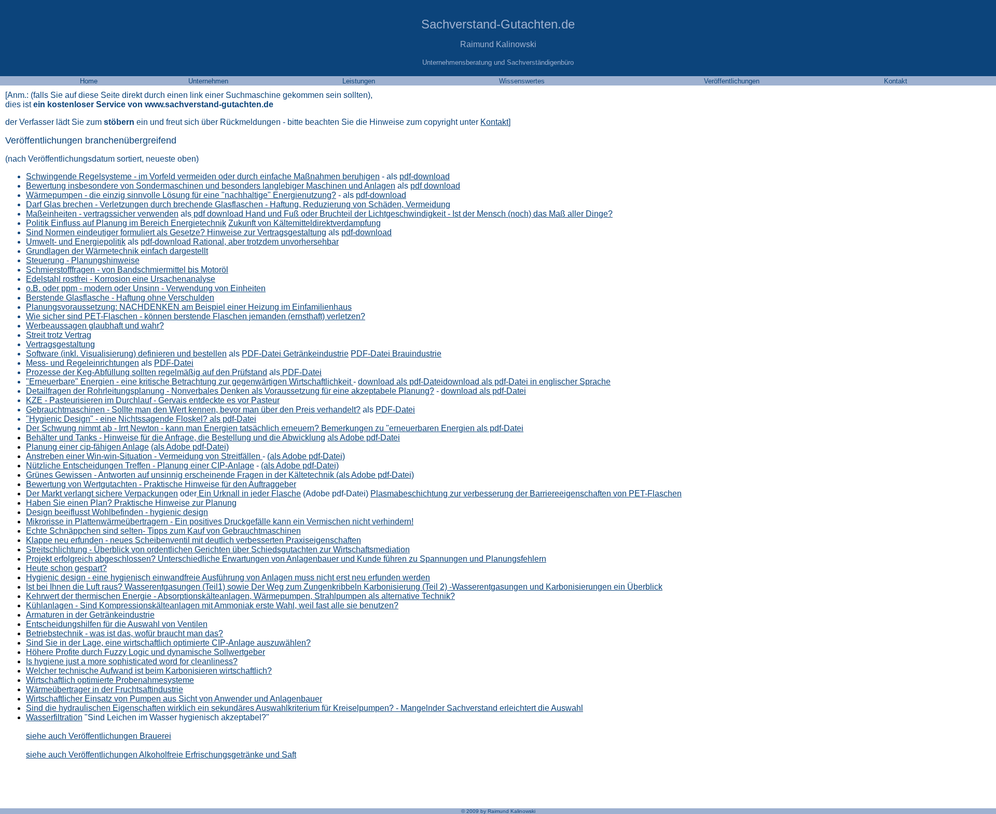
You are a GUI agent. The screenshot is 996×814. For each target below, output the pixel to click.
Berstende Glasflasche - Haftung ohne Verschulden (120, 297)
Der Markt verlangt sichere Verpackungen (102, 493)
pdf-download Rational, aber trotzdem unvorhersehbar (240, 241)
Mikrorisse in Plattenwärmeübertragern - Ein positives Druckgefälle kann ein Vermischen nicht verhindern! (219, 521)
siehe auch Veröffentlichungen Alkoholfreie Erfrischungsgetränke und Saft (161, 754)
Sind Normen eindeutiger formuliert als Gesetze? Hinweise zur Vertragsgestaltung (176, 232)
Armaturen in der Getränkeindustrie (90, 614)
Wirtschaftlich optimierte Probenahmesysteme (110, 680)
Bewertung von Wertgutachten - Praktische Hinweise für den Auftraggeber (161, 484)
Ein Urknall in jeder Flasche (249, 493)
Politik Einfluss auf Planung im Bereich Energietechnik (126, 223)
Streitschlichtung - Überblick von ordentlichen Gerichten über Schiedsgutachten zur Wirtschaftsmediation (218, 549)
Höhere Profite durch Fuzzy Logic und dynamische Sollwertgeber (145, 652)
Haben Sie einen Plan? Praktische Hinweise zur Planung (131, 502)
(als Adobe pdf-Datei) (306, 456)
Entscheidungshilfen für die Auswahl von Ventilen (117, 624)
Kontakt (494, 122)
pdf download (435, 185)
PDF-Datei (173, 363)
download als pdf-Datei (400, 381)
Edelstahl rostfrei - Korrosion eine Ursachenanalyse (120, 279)
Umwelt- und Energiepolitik (76, 241)
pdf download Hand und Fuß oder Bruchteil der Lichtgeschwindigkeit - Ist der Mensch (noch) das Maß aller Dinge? (402, 213)
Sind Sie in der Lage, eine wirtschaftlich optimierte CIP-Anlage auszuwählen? (168, 642)
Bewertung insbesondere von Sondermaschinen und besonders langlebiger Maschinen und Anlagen (210, 185)
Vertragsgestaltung (60, 344)
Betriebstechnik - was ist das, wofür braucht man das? (124, 633)
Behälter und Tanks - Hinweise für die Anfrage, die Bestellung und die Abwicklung (175, 437)
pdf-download (424, 176)
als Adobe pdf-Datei (363, 437)
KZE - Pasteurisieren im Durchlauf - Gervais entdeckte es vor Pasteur (153, 400)
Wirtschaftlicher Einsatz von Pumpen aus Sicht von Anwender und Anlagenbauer (174, 698)
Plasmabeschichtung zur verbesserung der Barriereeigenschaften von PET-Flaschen (526, 493)
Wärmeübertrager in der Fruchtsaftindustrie (104, 689)
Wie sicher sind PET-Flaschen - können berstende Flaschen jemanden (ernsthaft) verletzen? (195, 316)
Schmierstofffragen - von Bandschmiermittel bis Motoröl (127, 269)
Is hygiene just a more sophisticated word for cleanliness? (132, 661)
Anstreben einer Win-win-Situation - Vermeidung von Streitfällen (144, 456)
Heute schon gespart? (66, 568)
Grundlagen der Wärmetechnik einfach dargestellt (117, 251)
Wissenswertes (522, 81)
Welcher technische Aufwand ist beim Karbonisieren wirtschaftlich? (149, 670)
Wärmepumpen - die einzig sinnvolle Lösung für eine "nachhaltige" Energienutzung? (181, 195)
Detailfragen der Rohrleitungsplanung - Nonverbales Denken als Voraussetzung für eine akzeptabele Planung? (230, 391)
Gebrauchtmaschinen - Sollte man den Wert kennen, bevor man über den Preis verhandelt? (193, 409)
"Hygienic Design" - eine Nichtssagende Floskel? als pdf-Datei (141, 419)
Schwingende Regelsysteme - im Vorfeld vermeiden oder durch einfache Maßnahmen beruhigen (203, 176)
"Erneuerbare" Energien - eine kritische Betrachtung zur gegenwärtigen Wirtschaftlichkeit (189, 381)
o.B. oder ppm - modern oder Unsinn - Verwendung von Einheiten (146, 288)
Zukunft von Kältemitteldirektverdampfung (304, 223)
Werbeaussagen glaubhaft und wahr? (95, 325)
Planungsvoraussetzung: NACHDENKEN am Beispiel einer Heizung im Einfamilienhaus (189, 307)
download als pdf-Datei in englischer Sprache (527, 381)
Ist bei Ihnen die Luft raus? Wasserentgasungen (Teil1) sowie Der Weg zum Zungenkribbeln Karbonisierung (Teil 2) (236, 586)
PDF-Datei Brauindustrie (396, 353)
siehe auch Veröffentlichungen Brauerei (98, 736)
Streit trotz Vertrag (58, 335)
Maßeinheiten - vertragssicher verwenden (102, 213)
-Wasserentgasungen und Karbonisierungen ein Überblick (554, 586)
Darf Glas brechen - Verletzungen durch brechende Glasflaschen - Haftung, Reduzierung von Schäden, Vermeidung (238, 204)
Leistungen (358, 81)
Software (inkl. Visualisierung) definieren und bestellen (126, 353)
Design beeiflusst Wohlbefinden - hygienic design (117, 512)
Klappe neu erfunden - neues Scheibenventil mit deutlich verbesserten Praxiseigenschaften (193, 540)
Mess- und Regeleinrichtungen (82, 363)
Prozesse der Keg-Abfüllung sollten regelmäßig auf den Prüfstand (146, 372)
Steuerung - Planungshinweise (83, 260)
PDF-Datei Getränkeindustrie (295, 353)
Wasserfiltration (54, 717)
